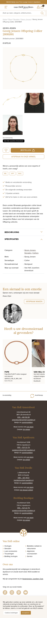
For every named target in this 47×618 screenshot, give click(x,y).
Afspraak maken (34, 301)
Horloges (7, 546)
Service (29, 556)
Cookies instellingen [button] (11, 613)
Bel (5, 173)
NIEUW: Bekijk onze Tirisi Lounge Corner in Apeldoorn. (23, 2)
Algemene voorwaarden (32, 552)
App (12, 173)
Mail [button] (20, 173)
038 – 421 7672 (23, 477)
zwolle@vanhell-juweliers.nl (23, 480)
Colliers (35, 253)
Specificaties (12, 239)
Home (5, 19)
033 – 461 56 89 (23, 417)
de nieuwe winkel (26, 490)
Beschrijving (12, 232)
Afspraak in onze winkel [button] (23, 156)
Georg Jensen (26, 19)
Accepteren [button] (25, 613)
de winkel (26, 429)
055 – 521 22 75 (23, 447)
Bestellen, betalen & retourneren (34, 547)
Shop (10, 19)
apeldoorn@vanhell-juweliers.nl (23, 450)
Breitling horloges (10, 556)
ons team (30, 427)
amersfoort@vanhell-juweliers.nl (23, 420)
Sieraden (16, 19)
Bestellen (26, 150)
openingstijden (27, 422)
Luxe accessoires (10, 551)
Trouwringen (9, 553)
